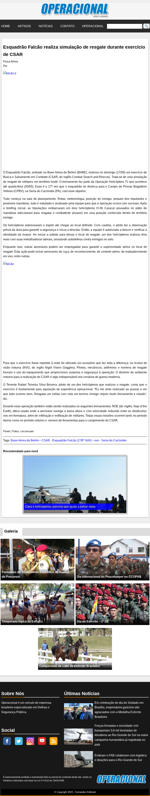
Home (5, 26)
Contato (67, 26)
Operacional (93, 26)
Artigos (24, 26)
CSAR (46, 440)
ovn (96, 440)
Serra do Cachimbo (114, 440)
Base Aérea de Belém (25, 440)
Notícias (46, 26)
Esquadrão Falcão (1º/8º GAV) (72, 440)
